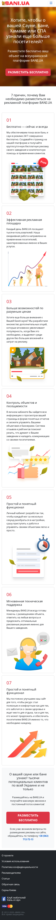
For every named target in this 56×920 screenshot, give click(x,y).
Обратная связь (11, 884)
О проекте (7, 855)
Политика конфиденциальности (20, 867)
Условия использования (15, 861)
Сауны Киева (9, 890)
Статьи (6, 878)
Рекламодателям (11, 872)
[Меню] (51, 3)
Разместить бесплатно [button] (28, 72)
